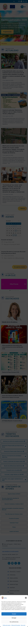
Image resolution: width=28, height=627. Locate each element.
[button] (26, 598)
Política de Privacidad (15, 625)
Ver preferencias (14, 622)
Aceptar (14, 614)
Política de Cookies (6, 625)
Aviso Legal (23, 625)
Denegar (14, 618)
